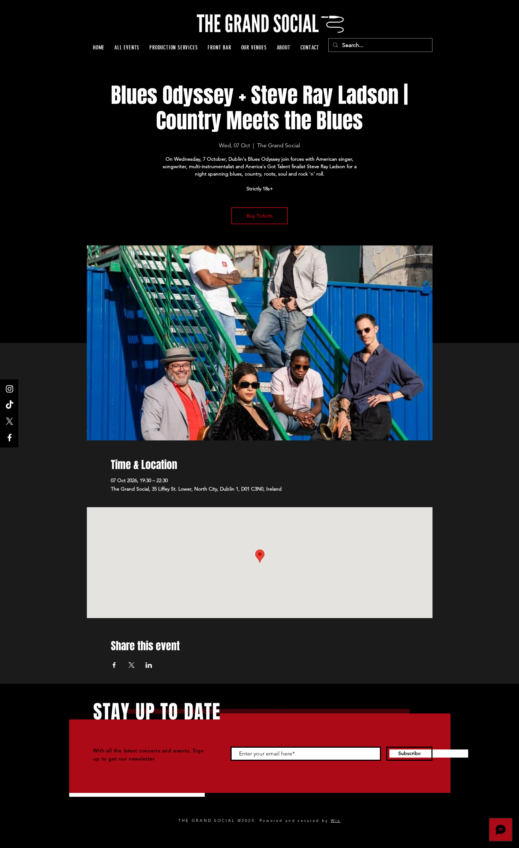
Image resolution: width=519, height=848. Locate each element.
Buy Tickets (259, 216)
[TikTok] (9, 405)
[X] (9, 421)
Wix (336, 820)
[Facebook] (9, 438)
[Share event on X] (131, 665)
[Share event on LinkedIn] (148, 665)
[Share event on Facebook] (114, 665)
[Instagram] (9, 389)
